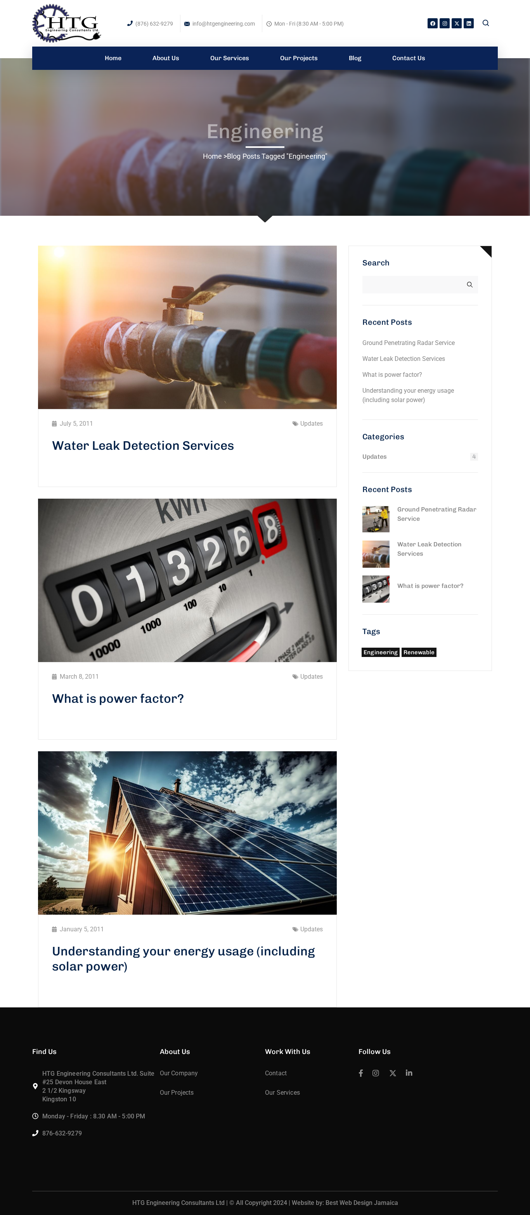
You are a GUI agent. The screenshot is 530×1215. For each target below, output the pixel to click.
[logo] (66, 22)
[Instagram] (445, 23)
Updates (311, 423)
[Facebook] (433, 23)
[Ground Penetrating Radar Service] (376, 519)
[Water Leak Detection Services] (376, 554)
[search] (486, 24)
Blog (234, 156)
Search (376, 262)
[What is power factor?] (376, 589)
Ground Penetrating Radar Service (408, 343)
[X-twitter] (457, 23)
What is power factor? (118, 698)
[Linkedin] (469, 23)
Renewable (419, 652)
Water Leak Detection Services (143, 445)
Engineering (381, 652)
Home (212, 156)
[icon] (361, 1073)
